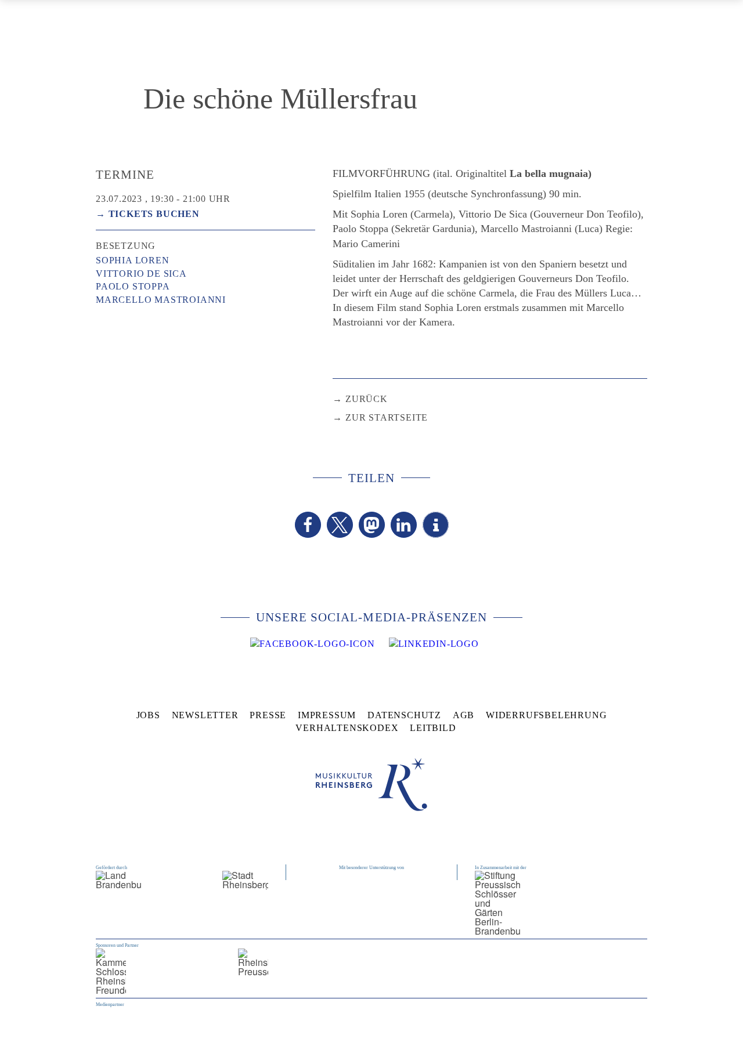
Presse (268, 715)
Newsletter (205, 715)
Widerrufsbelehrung (546, 715)
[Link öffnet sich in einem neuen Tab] (312, 644)
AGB (463, 715)
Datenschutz (404, 715)
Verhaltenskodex (346, 728)
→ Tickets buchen (148, 214)
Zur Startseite (386, 417)
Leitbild (433, 728)
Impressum (327, 715)
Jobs (148, 715)
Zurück (366, 399)
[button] (308, 525)
